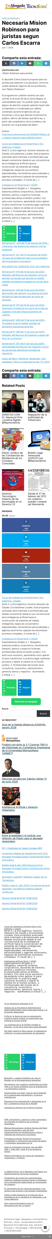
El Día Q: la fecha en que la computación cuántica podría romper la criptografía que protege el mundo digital (23, 1018)
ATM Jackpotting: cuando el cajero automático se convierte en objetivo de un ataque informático (25, 1121)
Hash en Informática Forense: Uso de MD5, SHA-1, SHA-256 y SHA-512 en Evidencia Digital (23, 1149)
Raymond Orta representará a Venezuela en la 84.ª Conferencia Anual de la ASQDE (25, 1102)
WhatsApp (11, 233)
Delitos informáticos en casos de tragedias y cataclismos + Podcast (24, 1157)
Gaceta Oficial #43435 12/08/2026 (19, 903)
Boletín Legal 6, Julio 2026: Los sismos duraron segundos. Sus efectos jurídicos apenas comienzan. (26, 888)
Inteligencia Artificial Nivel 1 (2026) (20, 185)
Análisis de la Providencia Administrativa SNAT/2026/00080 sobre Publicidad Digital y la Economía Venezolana (25, 1010)
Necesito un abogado (26, 701)
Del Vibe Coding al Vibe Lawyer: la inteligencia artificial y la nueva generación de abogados (25, 1032)
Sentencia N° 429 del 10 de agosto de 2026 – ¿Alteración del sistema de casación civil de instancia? (25, 246)
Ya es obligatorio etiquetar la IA (18, 1004)
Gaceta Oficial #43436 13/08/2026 (19, 898)
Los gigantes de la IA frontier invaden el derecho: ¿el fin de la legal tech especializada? (25, 1026)
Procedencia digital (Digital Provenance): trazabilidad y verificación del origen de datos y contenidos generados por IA (25, 1141)
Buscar (5, 708)
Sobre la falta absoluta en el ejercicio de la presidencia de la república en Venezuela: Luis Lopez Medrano (25, 1197)
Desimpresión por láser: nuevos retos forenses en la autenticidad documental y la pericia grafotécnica (25, 1095)
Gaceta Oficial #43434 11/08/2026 (19, 908)
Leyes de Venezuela (11, 18)
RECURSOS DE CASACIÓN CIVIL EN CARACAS (25, 266)
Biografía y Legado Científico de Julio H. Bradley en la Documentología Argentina (22, 1079)
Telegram (26, 233)
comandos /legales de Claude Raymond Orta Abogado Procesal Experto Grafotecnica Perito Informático (26, 856)
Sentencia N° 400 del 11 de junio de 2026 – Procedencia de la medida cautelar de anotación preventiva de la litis (24, 323)
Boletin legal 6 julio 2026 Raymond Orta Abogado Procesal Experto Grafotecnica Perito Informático (26, 868)
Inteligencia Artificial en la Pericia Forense (23, 1108)
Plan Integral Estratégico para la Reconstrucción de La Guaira (19, 1204)
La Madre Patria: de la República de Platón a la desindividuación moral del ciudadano (25, 1173)
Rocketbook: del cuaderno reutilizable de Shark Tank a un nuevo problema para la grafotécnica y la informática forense (26, 1086)
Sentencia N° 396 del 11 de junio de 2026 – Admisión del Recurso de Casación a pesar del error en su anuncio (25, 335)
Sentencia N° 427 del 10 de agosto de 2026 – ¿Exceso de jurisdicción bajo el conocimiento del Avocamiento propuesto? (25, 258)
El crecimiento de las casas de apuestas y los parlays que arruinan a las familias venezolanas (25, 1190)
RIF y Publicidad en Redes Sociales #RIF (22, 848)
